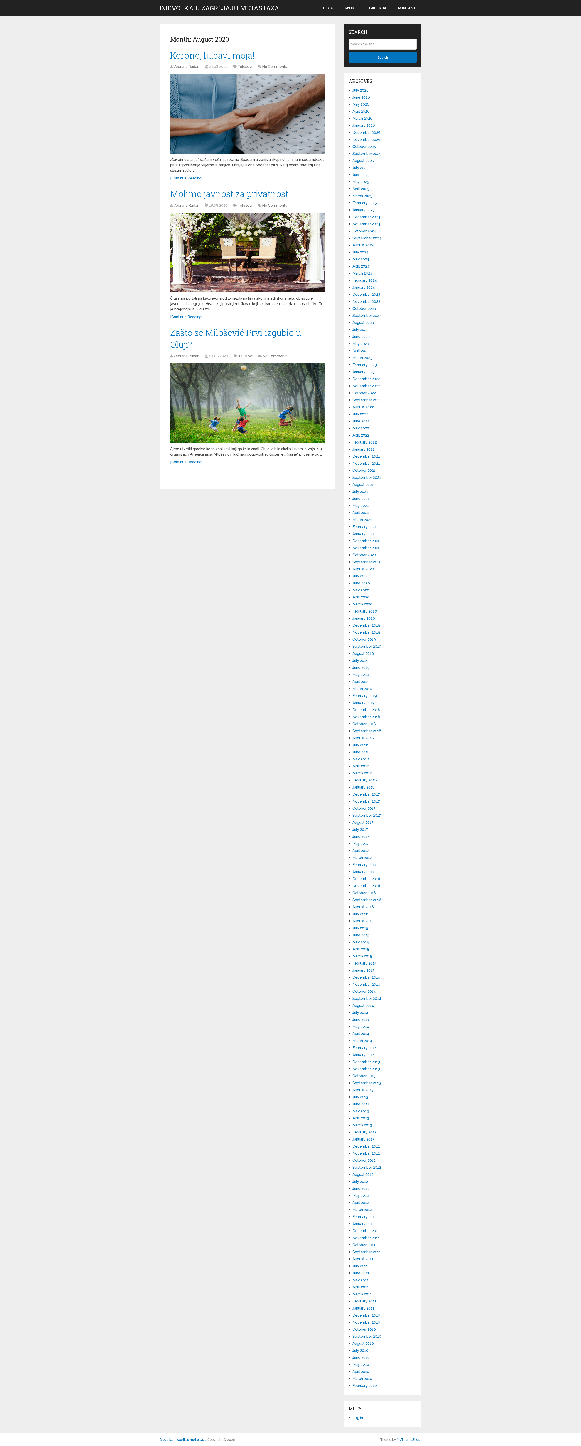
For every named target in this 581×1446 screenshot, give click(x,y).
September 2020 (367, 562)
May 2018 (360, 759)
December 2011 (366, 1231)
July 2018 (360, 745)
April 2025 (360, 189)
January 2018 (363, 787)
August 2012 (363, 1174)
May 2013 (360, 1111)
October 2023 (364, 308)
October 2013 (364, 1076)
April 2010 (360, 1371)
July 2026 (360, 90)
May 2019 (360, 674)
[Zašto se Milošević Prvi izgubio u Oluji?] (247, 403)
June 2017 (360, 836)
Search (383, 57)
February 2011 (364, 1301)
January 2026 (363, 125)
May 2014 (360, 1026)
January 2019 (363, 703)
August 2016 (363, 907)
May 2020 (360, 590)
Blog (328, 8)
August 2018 (363, 738)
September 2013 (366, 1083)
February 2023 (364, 365)
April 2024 (360, 266)
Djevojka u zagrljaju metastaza (219, 8)
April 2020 (360, 597)
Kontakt (407, 8)
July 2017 (360, 829)
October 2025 (364, 146)
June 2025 (361, 175)
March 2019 (362, 689)
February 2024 (364, 280)
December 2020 (366, 541)
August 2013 (363, 1090)
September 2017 (366, 815)
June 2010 (361, 1357)
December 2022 (366, 379)
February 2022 (364, 442)
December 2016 (366, 879)
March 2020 (362, 604)
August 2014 (363, 1005)
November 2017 (366, 801)
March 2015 (362, 956)
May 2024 (360, 259)
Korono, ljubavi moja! (212, 55)
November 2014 (366, 984)
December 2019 (366, 625)
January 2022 (363, 449)
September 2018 (366, 731)
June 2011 (360, 1273)
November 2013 (366, 1069)
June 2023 (361, 337)
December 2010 (366, 1315)
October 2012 (364, 1160)
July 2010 (360, 1350)
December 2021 (366, 456)
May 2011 (360, 1280)
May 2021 (360, 505)
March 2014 (362, 1041)
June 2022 (361, 421)
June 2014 (361, 1019)
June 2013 (360, 1104)
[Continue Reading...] (187, 178)
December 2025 (366, 132)
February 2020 (364, 611)
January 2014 (363, 1055)
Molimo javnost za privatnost (229, 193)
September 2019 (366, 646)
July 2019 (360, 660)
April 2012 (360, 1202)
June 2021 (360, 498)
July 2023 (360, 329)
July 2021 (360, 491)
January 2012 (363, 1224)
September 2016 (366, 900)
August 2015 (363, 921)
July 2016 (360, 914)
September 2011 (366, 1252)
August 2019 (363, 653)
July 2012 (360, 1181)
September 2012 (366, 1167)
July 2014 (360, 1012)
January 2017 (363, 872)
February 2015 (364, 963)
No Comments (274, 66)
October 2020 (364, 555)
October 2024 (364, 231)
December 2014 (366, 977)
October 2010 (364, 1329)
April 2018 (360, 766)
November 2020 (366, 548)
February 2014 (364, 1048)
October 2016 (364, 893)
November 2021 (366, 463)
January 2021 (363, 534)
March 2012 (362, 1210)
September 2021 (366, 477)
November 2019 (366, 632)
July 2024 (360, 252)
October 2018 (364, 724)
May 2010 (360, 1364)
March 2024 (362, 273)
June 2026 (361, 97)
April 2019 (360, 682)
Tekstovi (245, 66)
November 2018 (366, 717)
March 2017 (362, 858)
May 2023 (360, 344)
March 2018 (362, 773)
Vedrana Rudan (186, 66)
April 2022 (360, 435)
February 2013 (364, 1132)
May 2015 (360, 942)
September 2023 (366, 315)
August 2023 (363, 322)
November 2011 (366, 1238)
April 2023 (360, 351)
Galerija (378, 8)
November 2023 (366, 301)
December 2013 (366, 1062)
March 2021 (362, 520)
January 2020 (363, 618)
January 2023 (363, 372)
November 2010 (366, 1322)
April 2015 (360, 949)
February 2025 (364, 203)
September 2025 (366, 153)
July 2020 (360, 576)
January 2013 (363, 1139)
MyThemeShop (408, 1439)
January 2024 (363, 287)
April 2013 (360, 1118)
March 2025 (362, 196)
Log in (357, 1418)
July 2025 (360, 168)
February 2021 (364, 527)
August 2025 (363, 161)
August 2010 (363, 1343)
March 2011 (362, 1294)
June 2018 (361, 752)
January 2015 (363, 970)
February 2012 (364, 1217)
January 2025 (363, 210)
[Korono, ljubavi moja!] (247, 114)
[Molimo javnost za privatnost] (247, 252)
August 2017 (363, 822)
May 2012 (360, 1195)
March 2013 (362, 1125)
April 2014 (360, 1034)
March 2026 (362, 118)
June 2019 (361, 667)
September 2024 (367, 238)
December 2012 (366, 1146)
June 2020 (361, 583)
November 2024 (366, 224)
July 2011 (360, 1266)
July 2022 (360, 414)
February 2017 (364, 865)
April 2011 (360, 1287)
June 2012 (360, 1188)
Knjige (351, 8)
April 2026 (360, 111)
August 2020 (363, 569)
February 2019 (364, 696)
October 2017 (364, 808)
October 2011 (363, 1245)
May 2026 (360, 104)
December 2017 (366, 794)
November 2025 (366, 139)
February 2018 (364, 780)
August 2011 (362, 1259)
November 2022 (366, 386)
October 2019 (364, 639)
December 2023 (366, 294)
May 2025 (360, 182)
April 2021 (360, 513)
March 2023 (362, 358)
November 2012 (366, 1153)
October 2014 (364, 991)
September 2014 (366, 998)
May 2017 (360, 843)
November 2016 (366, 886)
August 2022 (363, 407)
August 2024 (363, 245)
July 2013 (360, 1097)
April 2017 (360, 850)
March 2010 (362, 1379)
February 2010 (364, 1386)
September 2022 (366, 400)
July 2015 (360, 928)
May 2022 (360, 428)
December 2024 (366, 217)
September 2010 (366, 1336)
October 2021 (364, 470)
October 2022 (364, 393)
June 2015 (360, 935)
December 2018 (366, 710)
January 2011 (363, 1308)
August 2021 (363, 484)
